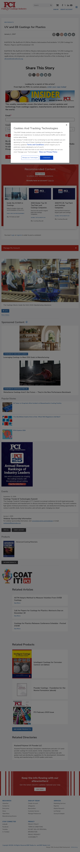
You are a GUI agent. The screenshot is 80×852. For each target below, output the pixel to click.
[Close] (66, 125)
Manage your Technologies (30, 157)
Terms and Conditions (35, 145)
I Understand (46, 157)
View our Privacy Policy (48, 152)
